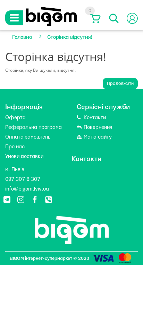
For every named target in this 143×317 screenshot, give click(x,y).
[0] (94, 19)
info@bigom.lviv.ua (27, 188)
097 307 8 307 (22, 178)
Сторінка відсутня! (69, 36)
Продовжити (120, 83)
